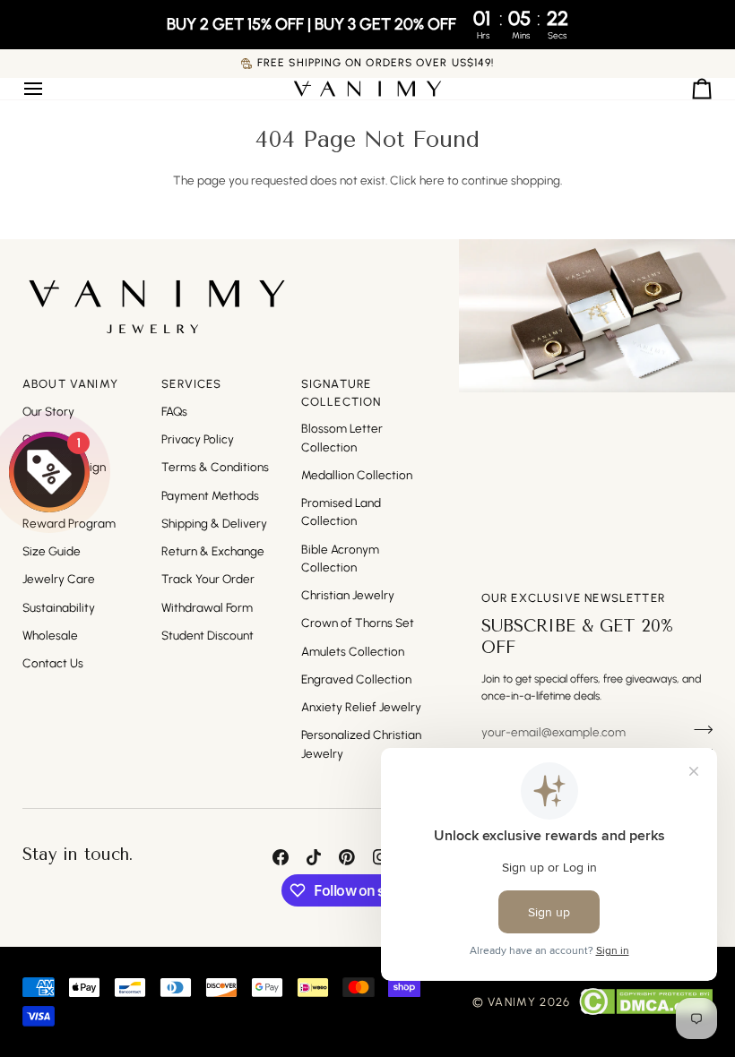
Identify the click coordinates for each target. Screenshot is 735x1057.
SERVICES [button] (191, 384)
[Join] (698, 730)
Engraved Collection (356, 679)
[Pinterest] (347, 857)
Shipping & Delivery (214, 523)
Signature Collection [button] (341, 392)
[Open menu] (49, 88)
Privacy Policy (197, 439)
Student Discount (207, 635)
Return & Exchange (212, 551)
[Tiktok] (314, 857)
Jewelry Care (58, 578)
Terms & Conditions (215, 467)
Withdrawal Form (207, 607)
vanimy (512, 1002)
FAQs (174, 411)
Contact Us (52, 663)
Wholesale (50, 635)
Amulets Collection (352, 651)
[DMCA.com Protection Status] (646, 1001)
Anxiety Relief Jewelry (361, 707)
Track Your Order (208, 578)
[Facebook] (280, 857)
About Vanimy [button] (70, 384)
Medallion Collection (356, 475)
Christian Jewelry (347, 595)
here (432, 180)
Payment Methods (210, 495)
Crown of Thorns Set (357, 622)
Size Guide (51, 551)
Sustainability (58, 607)
